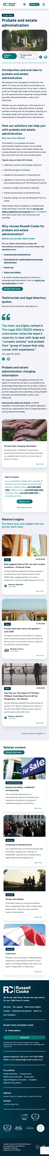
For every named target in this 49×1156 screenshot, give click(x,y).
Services (10, 840)
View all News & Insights (32, 733)
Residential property (14, 783)
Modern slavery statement (12, 1077)
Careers (6, 1011)
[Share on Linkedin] (45, 57)
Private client (8, 15)
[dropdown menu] (26, 650)
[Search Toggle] (24, 4)
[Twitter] (38, 1147)
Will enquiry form (24, 507)
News (7, 560)
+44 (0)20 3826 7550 (10, 1104)
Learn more (40, 464)
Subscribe (24, 1037)
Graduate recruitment (21, 1011)
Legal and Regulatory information (15, 1080)
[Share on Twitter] (40, 57)
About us (37, 1011)
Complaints (33, 1080)
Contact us (34, 4)
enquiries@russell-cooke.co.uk (29, 1060)
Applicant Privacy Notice (12, 1083)
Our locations (9, 1015)
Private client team (26, 56)
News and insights (32, 1007)
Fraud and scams (26, 1074)
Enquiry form (7, 56)
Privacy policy (29, 1077)
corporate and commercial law (17, 254)
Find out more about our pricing (16, 403)
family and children (12, 272)
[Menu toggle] (44, 4)
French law (9, 267)
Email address (14, 1030)
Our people (17, 1007)
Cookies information (10, 1074)
